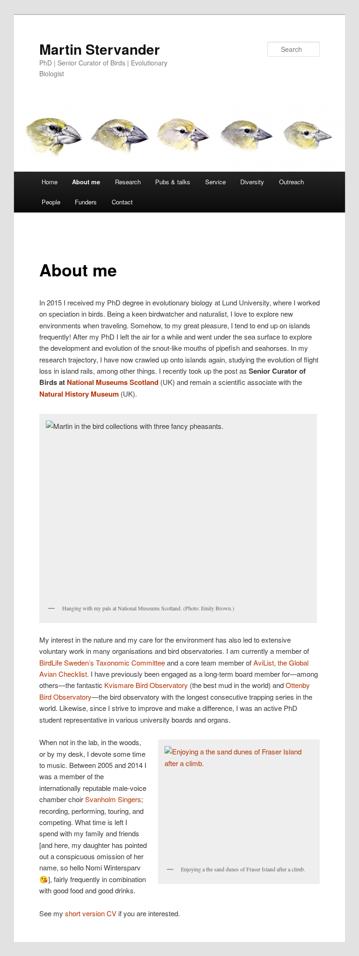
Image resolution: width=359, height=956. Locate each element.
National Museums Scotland (112, 382)
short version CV (90, 913)
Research (128, 181)
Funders (86, 201)
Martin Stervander (99, 49)
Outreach (291, 181)
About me (86, 181)
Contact (122, 201)
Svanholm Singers (113, 799)
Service (215, 181)
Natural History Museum (79, 394)
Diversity (252, 181)
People (51, 201)
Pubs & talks (172, 181)
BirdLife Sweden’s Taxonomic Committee (102, 662)
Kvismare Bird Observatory (146, 685)
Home (49, 181)
